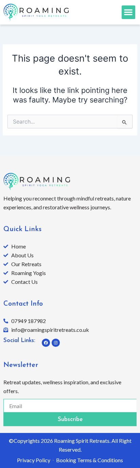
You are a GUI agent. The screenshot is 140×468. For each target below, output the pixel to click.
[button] (129, 12)
